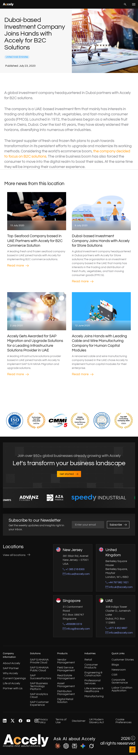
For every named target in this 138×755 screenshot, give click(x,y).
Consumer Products (91, 666)
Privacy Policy (43, 721)
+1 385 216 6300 (75, 569)
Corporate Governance (120, 681)
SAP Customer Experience (39, 703)
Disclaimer (79, 720)
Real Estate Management (66, 677)
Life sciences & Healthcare (93, 690)
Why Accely (10, 673)
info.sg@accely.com (78, 628)
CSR (114, 674)
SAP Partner (11, 668)
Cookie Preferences (124, 721)
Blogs (115, 664)
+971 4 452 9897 (117, 628)
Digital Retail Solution (65, 700)
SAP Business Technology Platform (39, 686)
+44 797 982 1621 (118, 582)
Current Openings (14, 678)
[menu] (133, 4)
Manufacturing (94, 696)
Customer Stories (123, 659)
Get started (67, 474)
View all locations (14, 555)
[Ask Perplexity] (74, 746)
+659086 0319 (74, 624)
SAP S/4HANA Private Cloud (39, 661)
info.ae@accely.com (121, 632)
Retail (88, 659)
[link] (4, 721)
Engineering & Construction (93, 674)
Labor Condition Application (122, 689)
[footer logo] (26, 746)
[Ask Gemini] (83, 746)
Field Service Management (66, 669)
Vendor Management (66, 661)
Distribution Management (66, 693)
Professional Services (92, 682)
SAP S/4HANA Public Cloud (39, 669)
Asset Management (66, 685)
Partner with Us (12, 688)
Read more (15, 265)
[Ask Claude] (57, 746)
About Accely (11, 663)
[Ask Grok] (91, 746)
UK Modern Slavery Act (96, 721)
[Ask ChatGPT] (66, 746)
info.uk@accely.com (121, 587)
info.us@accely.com (78, 574)
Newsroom (119, 669)
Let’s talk (132, 749)
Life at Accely (11, 683)
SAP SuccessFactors (40, 677)
